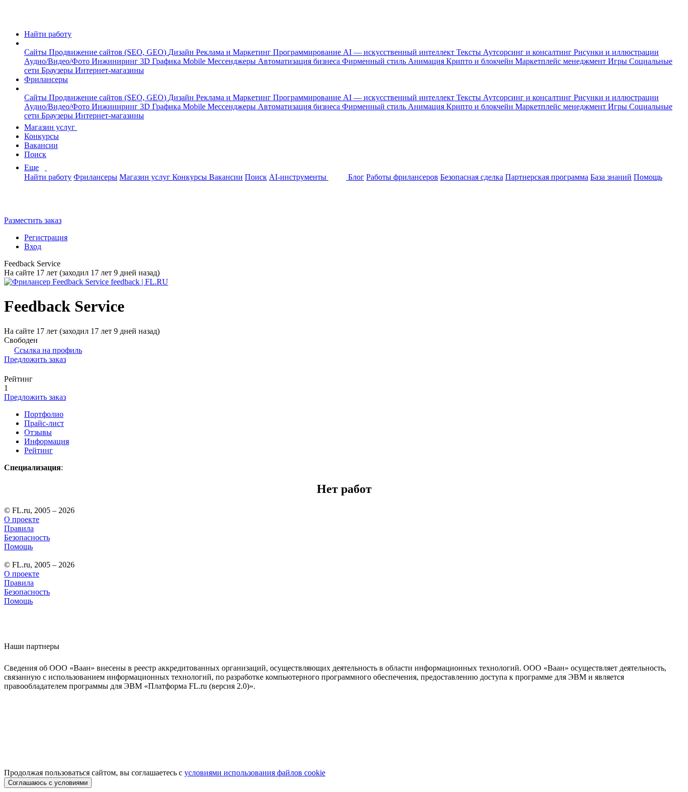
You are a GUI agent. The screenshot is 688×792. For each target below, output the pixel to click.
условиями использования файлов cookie (254, 772)
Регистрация (45, 237)
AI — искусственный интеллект (399, 52)
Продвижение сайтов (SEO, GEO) (108, 52)
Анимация (427, 61)
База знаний (611, 177)
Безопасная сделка (471, 177)
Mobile (195, 61)
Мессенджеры (233, 61)
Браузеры (58, 70)
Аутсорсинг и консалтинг (528, 52)
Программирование (308, 52)
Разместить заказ (32, 220)
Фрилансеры (46, 79)
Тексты (469, 52)
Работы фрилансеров (402, 177)
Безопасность (27, 537)
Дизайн (182, 52)
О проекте (21, 519)
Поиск (35, 154)
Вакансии (41, 145)
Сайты (36, 52)
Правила (19, 528)
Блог (356, 177)
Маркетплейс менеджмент (561, 61)
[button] (27, 43)
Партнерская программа (546, 177)
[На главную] (13, 17)
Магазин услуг (50, 127)
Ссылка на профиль (48, 350)
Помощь (648, 177)
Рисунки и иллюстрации (616, 52)
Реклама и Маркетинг (234, 52)
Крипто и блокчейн (480, 61)
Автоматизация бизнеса (300, 61)
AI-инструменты (298, 177)
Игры (618, 61)
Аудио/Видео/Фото (58, 61)
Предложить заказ (35, 359)
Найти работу (48, 34)
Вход (32, 246)
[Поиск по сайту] (32, 203)
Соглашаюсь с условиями (48, 782)
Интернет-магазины (109, 70)
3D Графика (161, 61)
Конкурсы (41, 136)
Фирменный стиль (375, 61)
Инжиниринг (116, 61)
